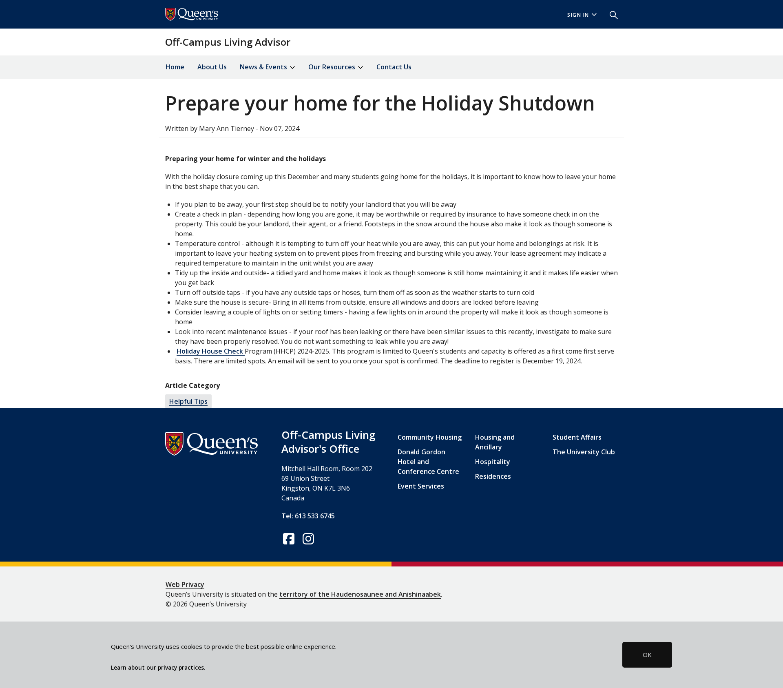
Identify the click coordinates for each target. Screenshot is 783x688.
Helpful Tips (188, 401)
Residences (493, 476)
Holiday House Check (211, 351)
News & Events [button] (264, 66)
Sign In (578, 14)
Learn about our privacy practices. (158, 667)
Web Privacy (185, 584)
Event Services (421, 486)
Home (175, 66)
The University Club (584, 451)
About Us (212, 66)
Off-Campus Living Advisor (227, 42)
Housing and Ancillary (495, 442)
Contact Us (393, 66)
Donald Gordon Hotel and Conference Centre (428, 461)
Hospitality (492, 461)
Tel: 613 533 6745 (308, 515)
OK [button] (647, 654)
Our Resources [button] (332, 66)
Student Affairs (577, 437)
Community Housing (430, 437)
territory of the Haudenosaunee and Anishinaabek (360, 594)
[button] (610, 14)
